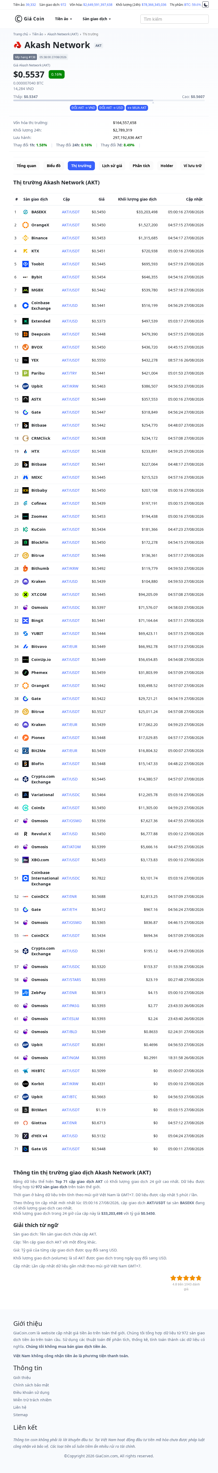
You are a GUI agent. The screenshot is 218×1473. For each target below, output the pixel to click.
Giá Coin (29, 18)
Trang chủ (20, 34)
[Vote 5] (199, 1278)
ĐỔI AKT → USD (111, 107)
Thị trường (90, 34)
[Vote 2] (180, 1278)
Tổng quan (26, 165)
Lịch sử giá (112, 165)
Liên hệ (19, 1407)
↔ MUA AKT (136, 107)
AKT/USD (70, 305)
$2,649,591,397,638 (97, 4)
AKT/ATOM (71, 846)
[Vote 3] (186, 1278)
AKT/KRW (70, 386)
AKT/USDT (71, 211)
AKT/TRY (69, 373)
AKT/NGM (70, 1057)
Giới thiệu (22, 1377)
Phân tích (141, 165)
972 (63, 4)
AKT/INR (69, 896)
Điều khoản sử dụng (31, 1392)
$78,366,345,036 (154, 4)
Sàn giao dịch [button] (95, 18)
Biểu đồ (54, 165)
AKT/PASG (70, 1005)
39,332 (31, 4)
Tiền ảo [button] (62, 18)
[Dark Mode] (205, 4)
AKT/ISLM (70, 1018)
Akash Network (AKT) (62, 34)
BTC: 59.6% (192, 4)
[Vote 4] (192, 1278)
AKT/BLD (69, 1031)
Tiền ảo (37, 34)
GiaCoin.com (106, 1455)
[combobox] (174, 19)
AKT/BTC (69, 1096)
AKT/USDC (71, 607)
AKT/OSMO (72, 820)
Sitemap (20, 1414)
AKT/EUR (69, 646)
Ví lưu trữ (193, 165)
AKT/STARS (71, 979)
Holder (167, 165)
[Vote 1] (173, 1278)
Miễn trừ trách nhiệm (32, 1399)
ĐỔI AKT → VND (83, 107)
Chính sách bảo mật (31, 1384)
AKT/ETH (69, 909)
